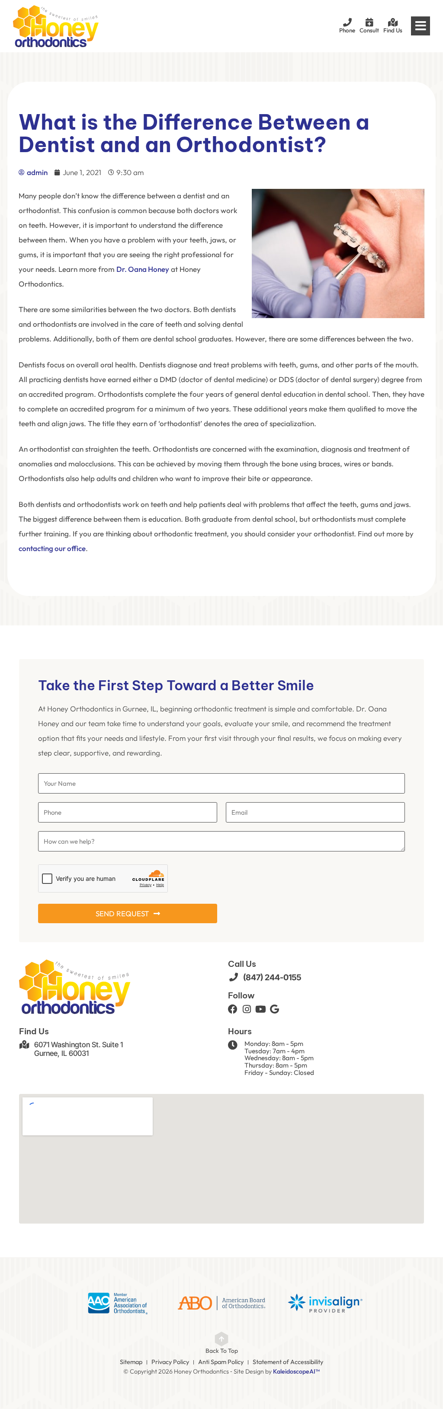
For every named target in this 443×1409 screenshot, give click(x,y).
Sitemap (131, 1362)
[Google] (274, 1009)
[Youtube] (260, 1009)
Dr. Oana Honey (142, 269)
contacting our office (52, 548)
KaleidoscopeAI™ (296, 1371)
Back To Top (221, 1351)
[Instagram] (246, 1009)
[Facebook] (233, 1009)
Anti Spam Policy (221, 1362)
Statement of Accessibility (288, 1362)
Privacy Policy (170, 1362)
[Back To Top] (221, 1339)
